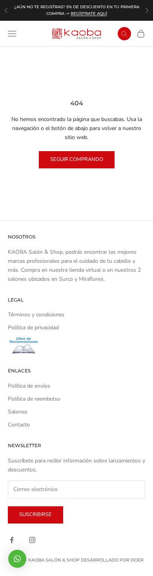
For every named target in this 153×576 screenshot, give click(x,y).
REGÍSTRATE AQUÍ (89, 13)
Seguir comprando (76, 159)
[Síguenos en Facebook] (12, 540)
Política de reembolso (34, 399)
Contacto (19, 424)
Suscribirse (35, 514)
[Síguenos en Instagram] (32, 540)
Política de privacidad (33, 327)
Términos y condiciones (36, 314)
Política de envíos (29, 386)
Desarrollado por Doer (112, 560)
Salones (17, 411)
